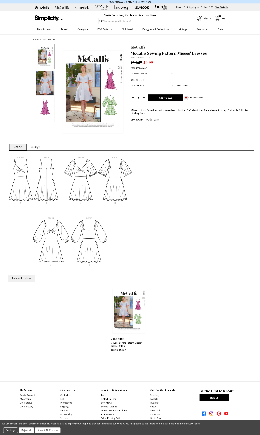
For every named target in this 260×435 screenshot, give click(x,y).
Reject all (26, 430)
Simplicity (154, 395)
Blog (103, 395)
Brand (64, 29)
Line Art (18, 147)
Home (36, 39)
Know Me (155, 414)
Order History (26, 406)
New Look (155, 410)
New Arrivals (44, 29)
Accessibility (66, 414)
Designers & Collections (155, 29)
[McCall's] (192, 47)
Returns (64, 410)
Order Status (26, 402)
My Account (25, 398)
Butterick (154, 402)
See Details (221, 7)
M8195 (51, 39)
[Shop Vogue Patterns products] (102, 7)
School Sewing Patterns (112, 418)
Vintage (183, 29)
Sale (220, 29)
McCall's (154, 398)
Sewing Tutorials (109, 406)
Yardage (35, 147)
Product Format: (139, 68)
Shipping (64, 406)
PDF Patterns (104, 29)
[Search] (100, 21)
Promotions (66, 402)
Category (82, 29)
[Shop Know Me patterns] (122, 7)
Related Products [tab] (21, 278)
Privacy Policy (192, 423)
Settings (10, 430)
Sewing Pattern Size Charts (114, 410)
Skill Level (127, 29)
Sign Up (214, 397)
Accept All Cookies (47, 430)
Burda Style (155, 418)
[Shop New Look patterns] (141, 7)
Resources (203, 29)
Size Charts (182, 85)
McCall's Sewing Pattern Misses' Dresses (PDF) (126, 344)
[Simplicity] (49, 18)
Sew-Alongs (107, 402)
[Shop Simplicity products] (42, 7)
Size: (137, 80)
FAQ (62, 398)
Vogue (153, 406)
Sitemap (64, 418)
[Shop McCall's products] (62, 7)
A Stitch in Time (108, 398)
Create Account (27, 395)
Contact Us (65, 395)
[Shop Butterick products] (82, 7)
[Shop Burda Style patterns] (161, 7)
